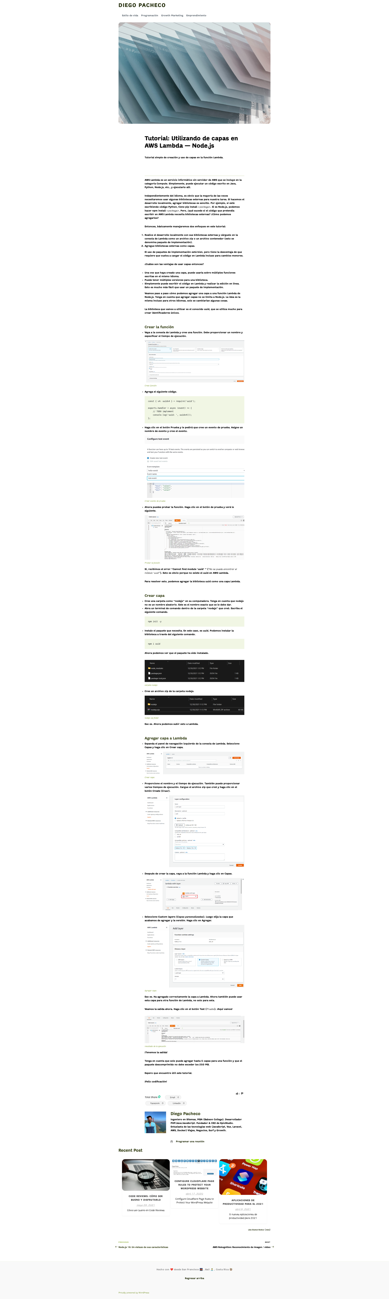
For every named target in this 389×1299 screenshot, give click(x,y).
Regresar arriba (194, 1278)
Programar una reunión (190, 1141)
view (268, 1229)
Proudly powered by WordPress (134, 1292)
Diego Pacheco (142, 5)
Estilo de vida (130, 15)
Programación (149, 15)
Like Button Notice (256, 1229)
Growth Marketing (172, 15)
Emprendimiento (196, 15)
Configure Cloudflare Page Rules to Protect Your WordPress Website (194, 1185)
